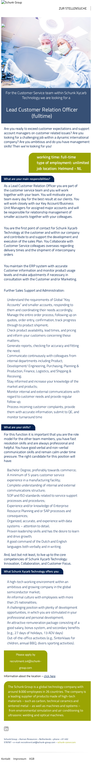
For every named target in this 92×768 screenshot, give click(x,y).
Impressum (19, 759)
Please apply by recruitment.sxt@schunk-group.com (25, 661)
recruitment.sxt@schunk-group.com (38, 742)
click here (49, 676)
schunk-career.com (67, 742)
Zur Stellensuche (73, 8)
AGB (31, 759)
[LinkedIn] (6, 728)
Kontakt (5, 759)
